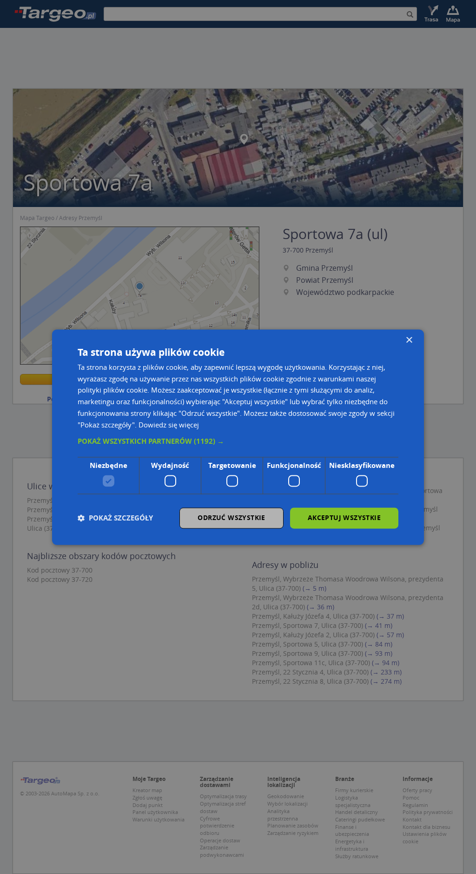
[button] (238, 442)
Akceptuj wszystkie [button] (344, 517)
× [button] (408, 340)
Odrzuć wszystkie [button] (231, 517)
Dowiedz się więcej (169, 424)
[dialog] (238, 437)
